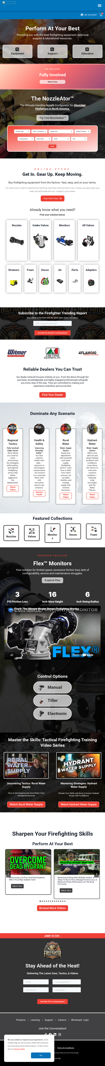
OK (41, 1055)
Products (21, 1020)
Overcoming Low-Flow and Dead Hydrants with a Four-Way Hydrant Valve (27, 879)
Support (49, 1020)
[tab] (40, 901)
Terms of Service (70, 1053)
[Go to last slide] (8, 874)
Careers (62, 1020)
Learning (35, 1020)
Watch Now (18, 885)
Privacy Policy (19, 1049)
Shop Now (17, 241)
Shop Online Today (51, 198)
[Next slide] (96, 874)
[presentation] (28, 862)
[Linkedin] (54, 1034)
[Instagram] (59, 1034)
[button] (99, 5)
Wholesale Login (80, 1020)
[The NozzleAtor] (52, 153)
